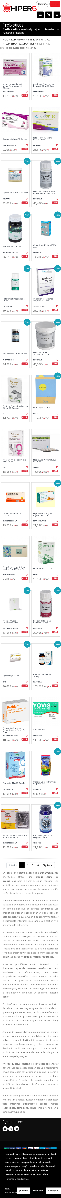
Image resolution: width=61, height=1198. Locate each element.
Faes (4, 413)
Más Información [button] (11, 1190)
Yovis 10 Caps (39, 729)
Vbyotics (37, 843)
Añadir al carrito (16, 102)
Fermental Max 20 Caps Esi (14, 783)
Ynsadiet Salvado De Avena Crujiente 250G (44, 783)
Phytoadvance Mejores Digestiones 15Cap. (43, 515)
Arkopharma (8, 91)
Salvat (36, 467)
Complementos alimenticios (20, 43)
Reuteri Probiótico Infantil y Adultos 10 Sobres (15, 837)
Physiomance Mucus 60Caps (15, 354)
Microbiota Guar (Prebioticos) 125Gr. (41, 354)
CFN (4, 682)
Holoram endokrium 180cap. (42, 676)
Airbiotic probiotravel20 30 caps (44, 246)
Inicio (5, 39)
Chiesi (35, 574)
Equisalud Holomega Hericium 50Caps (42, 622)
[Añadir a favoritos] (27, 91)
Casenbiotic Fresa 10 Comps (15, 139)
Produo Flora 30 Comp (43, 568)
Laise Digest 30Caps (41, 407)
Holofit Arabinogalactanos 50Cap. (14, 300)
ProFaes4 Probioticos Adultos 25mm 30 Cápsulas (15, 407)
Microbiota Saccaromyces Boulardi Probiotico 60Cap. (45, 193)
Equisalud (37, 199)
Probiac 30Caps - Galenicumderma (10, 622)
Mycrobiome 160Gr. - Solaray (15, 193)
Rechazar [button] (38, 1190)
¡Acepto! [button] (23, 1190)
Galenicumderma (10, 628)
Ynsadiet (37, 789)
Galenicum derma (10, 735)
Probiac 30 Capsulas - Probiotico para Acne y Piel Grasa (14, 730)
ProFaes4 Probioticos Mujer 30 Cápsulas (14, 461)
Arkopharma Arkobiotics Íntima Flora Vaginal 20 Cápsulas (13, 86)
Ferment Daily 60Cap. (12, 246)
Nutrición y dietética (39, 39)
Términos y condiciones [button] (17, 1179)
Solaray (6, 199)
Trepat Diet (8, 789)
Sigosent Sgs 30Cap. (11, 676)
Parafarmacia (18, 39)
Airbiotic (37, 252)
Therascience (39, 306)
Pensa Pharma (9, 574)
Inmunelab (38, 682)
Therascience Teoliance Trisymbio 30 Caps (43, 300)
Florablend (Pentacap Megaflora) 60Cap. (42, 837)
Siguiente (48, 865)
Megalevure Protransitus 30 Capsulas (44, 461)
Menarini (37, 145)
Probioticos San (10, 252)
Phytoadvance (39, 521)
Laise (35, 413)
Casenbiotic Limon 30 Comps (12, 515)
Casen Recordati (10, 145)
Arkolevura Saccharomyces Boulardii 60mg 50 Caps (44, 85)
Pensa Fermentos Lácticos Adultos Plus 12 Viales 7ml (14, 568)
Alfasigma (37, 735)
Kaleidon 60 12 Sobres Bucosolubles (42, 139)
